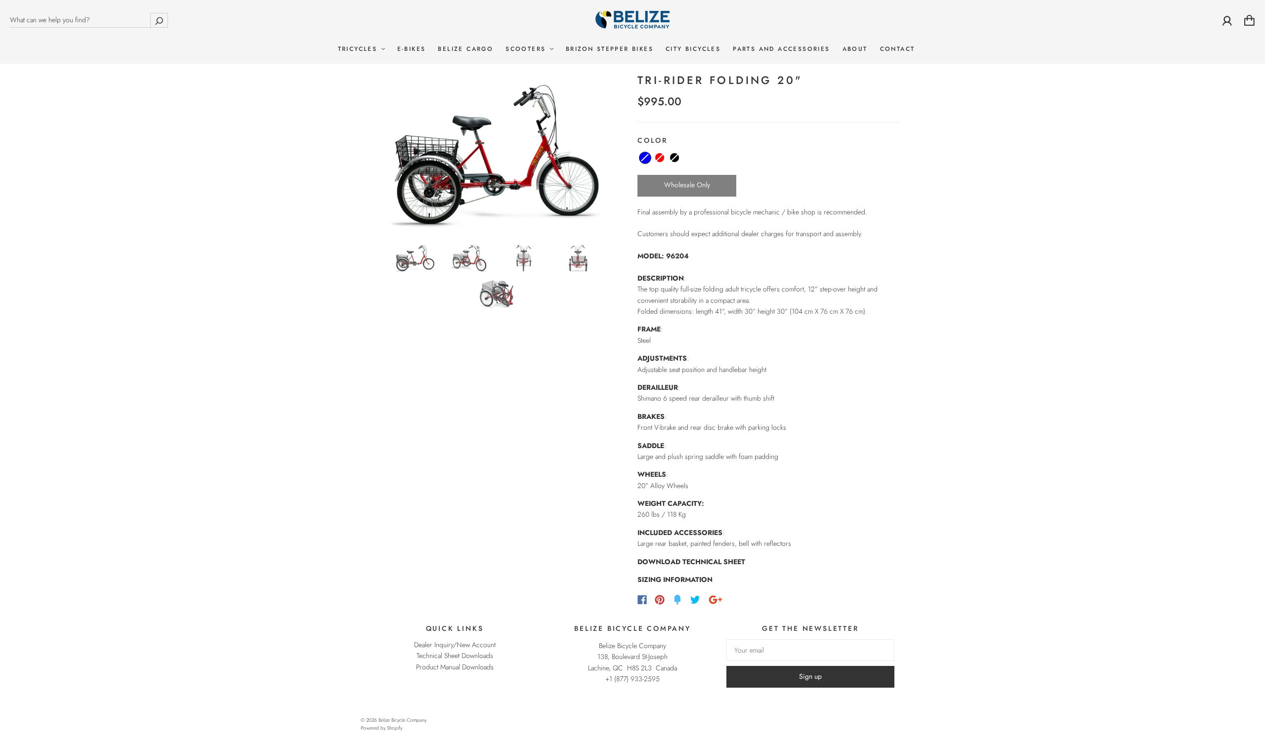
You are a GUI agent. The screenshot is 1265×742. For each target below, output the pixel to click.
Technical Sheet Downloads (455, 655)
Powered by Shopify (381, 728)
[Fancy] (677, 600)
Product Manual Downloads (455, 667)
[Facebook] (642, 600)
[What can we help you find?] (89, 20)
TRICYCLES (359, 49)
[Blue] (645, 158)
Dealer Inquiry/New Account (455, 645)
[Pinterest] (660, 600)
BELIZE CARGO (465, 49)
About (855, 49)
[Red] (660, 158)
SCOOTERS (527, 49)
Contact (897, 49)
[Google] (715, 600)
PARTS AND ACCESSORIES (781, 49)
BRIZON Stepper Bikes (609, 49)
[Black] (674, 158)
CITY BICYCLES (693, 49)
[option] (497, 154)
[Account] (1227, 20)
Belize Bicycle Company (402, 720)
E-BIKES (411, 49)
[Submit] (159, 20)
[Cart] (1249, 20)
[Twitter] (695, 600)
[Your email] (810, 650)
